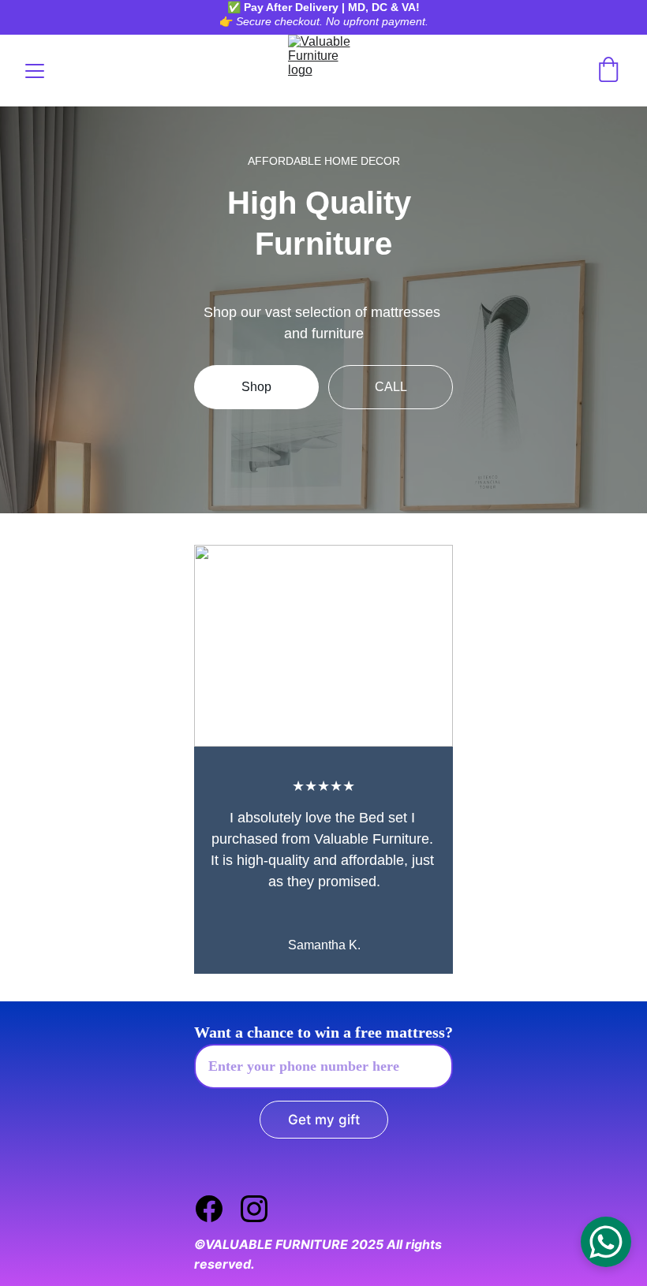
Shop (256, 386)
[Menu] (34, 71)
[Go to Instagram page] (254, 1208)
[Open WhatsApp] (606, 1242)
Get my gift (324, 1120)
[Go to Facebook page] (217, 1208)
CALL (391, 386)
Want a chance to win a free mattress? (323, 1032)
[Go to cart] (608, 71)
